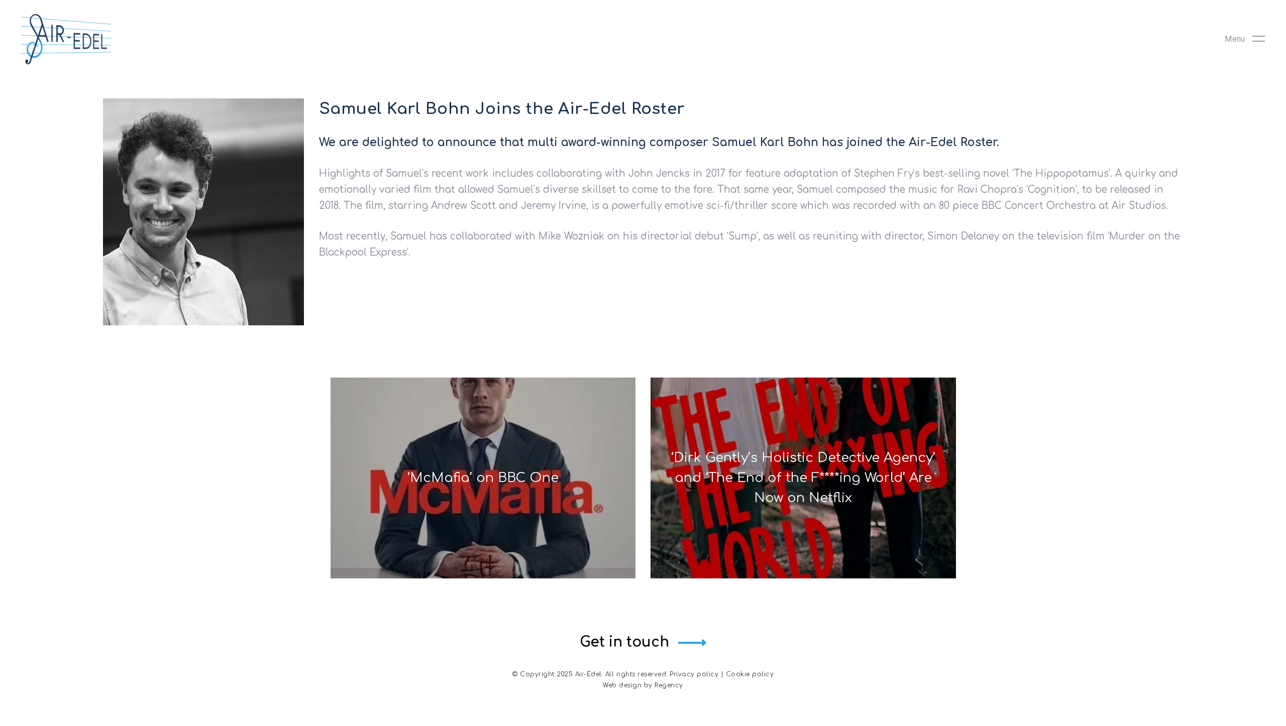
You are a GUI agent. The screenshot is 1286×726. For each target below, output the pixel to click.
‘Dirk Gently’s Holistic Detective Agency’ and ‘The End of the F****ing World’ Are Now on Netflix (803, 477)
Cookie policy (750, 674)
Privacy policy (694, 674)
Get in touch (624, 642)
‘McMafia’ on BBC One (483, 477)
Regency (669, 685)
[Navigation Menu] (1245, 39)
